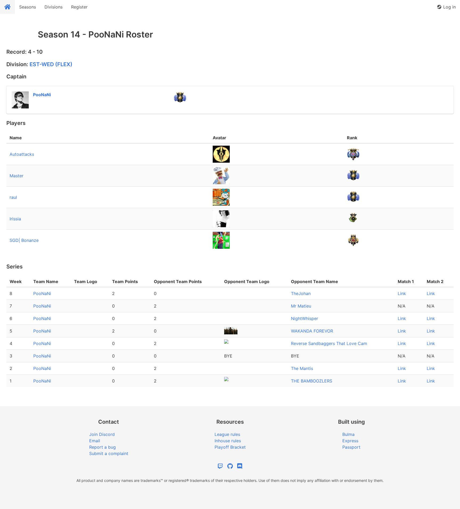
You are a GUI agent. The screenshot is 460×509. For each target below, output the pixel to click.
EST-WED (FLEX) (51, 64)
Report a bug (102, 447)
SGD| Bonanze (24, 240)
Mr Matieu (301, 306)
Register (79, 7)
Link (402, 293)
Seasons (27, 7)
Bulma (348, 434)
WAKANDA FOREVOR (312, 331)
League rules (227, 434)
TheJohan (301, 293)
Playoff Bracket (230, 447)
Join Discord (102, 434)
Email (94, 440)
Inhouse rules (228, 440)
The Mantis (302, 368)
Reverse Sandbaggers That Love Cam (329, 343)
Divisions (53, 7)
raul (13, 197)
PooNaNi (42, 293)
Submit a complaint (108, 453)
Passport (351, 447)
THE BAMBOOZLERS (311, 381)
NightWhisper (304, 318)
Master (16, 175)
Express (350, 440)
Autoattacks (22, 154)
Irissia (15, 218)
